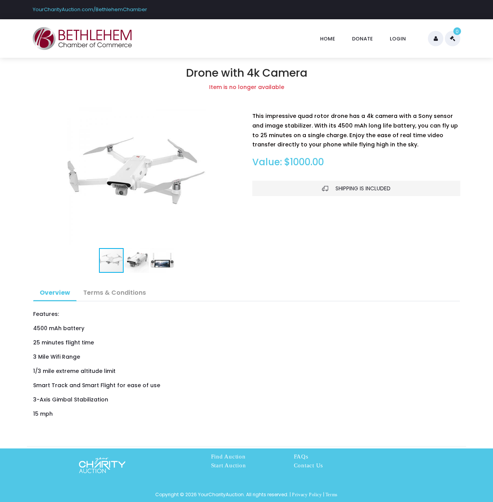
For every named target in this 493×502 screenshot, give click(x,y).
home (327, 38)
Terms (331, 494)
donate (362, 38)
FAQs (301, 456)
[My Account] (435, 38)
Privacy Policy (307, 494)
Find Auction (228, 456)
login (398, 38)
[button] (40, 176)
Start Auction (228, 465)
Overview (55, 292)
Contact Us (309, 465)
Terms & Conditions (114, 292)
